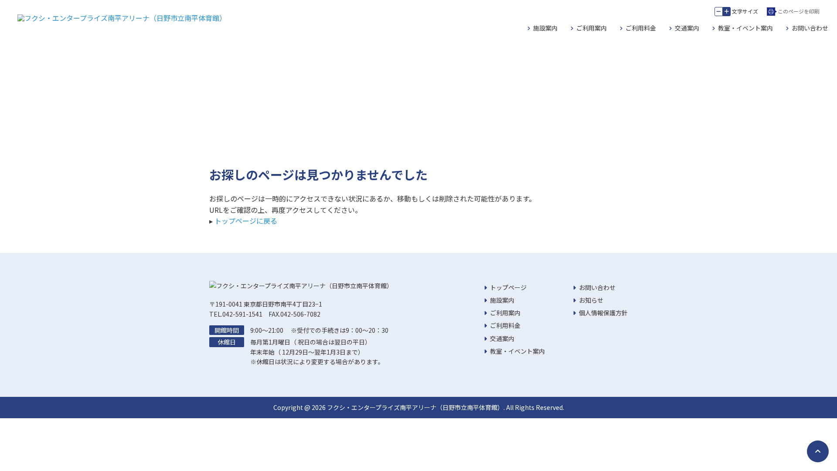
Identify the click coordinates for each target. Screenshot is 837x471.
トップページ (508, 287)
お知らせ (591, 300)
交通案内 (687, 28)
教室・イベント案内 (745, 28)
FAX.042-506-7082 (294, 314)
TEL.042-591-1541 (235, 314)
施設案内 (545, 28)
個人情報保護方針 (603, 312)
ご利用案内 (591, 28)
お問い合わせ (810, 28)
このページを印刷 (799, 11)
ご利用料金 (641, 28)
